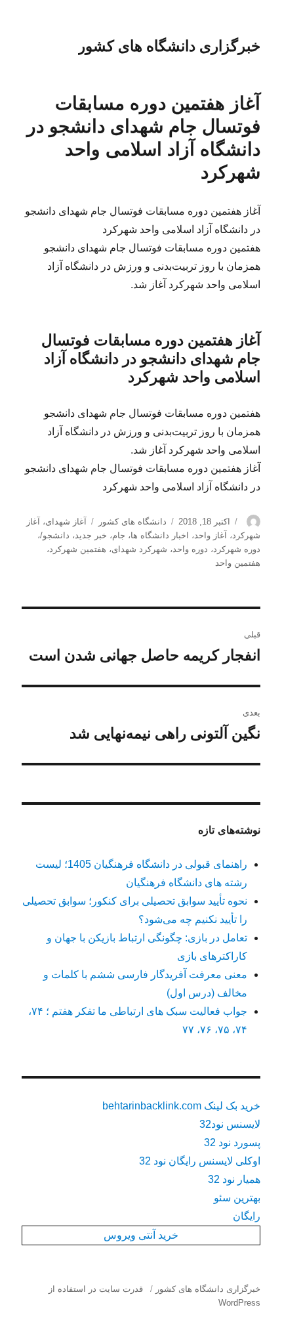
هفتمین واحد (237, 563)
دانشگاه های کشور (132, 521)
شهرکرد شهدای (139, 549)
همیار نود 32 (234, 1179)
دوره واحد (190, 549)
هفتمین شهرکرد (77, 549)
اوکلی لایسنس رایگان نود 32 (199, 1161)
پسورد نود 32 (232, 1142)
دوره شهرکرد (236, 549)
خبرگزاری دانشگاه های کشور (169, 45)
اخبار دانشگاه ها (160, 535)
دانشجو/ (55, 535)
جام (118, 535)
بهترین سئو (237, 1197)
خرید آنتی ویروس (141, 1235)
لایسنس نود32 (229, 1124)
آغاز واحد (210, 535)
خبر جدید (91, 535)
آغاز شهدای (66, 521)
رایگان (246, 1216)
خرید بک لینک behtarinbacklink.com (181, 1105)
